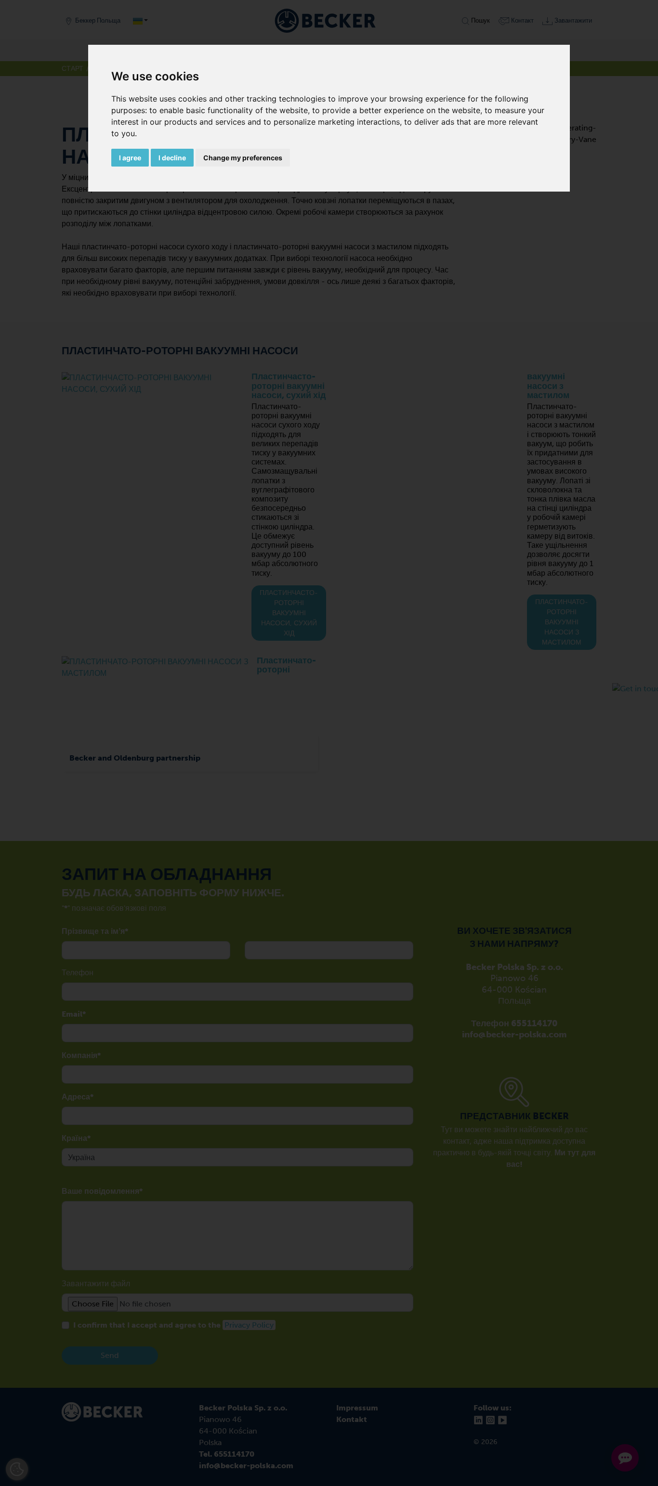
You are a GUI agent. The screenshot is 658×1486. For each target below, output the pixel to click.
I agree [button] (130, 158)
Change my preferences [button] (242, 158)
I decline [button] (172, 158)
